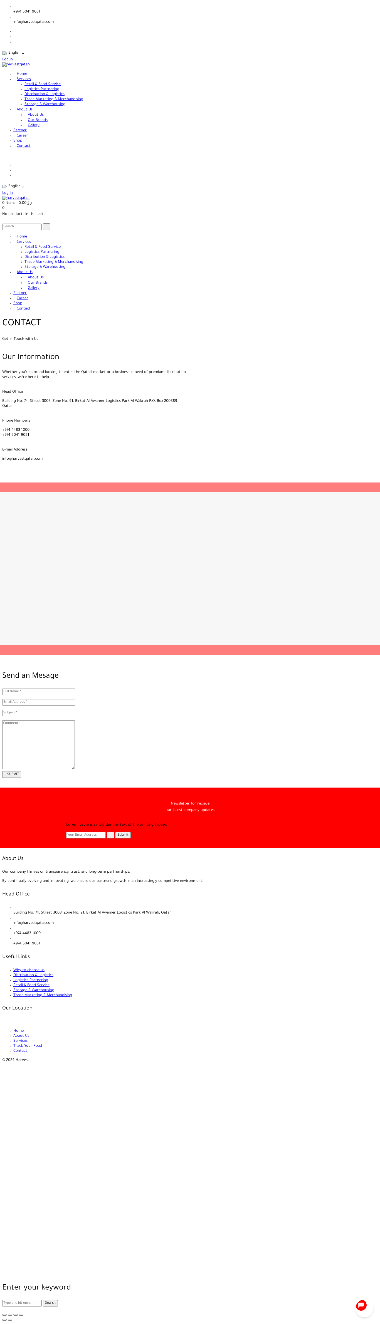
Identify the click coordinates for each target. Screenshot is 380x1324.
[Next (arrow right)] (10, 1320)
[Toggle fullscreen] (10, 1315)
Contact (20, 1051)
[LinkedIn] (15, 37)
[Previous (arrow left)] (4, 1320)
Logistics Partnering (30, 980)
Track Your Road (27, 1046)
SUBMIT (13, 774)
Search (50, 1303)
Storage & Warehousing (33, 990)
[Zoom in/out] (4, 1315)
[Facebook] (15, 31)
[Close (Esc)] (21, 1315)
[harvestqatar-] (16, 65)
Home (18, 1031)
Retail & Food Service (31, 985)
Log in (7, 60)
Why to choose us (29, 970)
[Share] (15, 1315)
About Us (21, 1036)
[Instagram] (15, 42)
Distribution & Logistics (33, 975)
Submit (123, 835)
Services (20, 1041)
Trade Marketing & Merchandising (42, 995)
